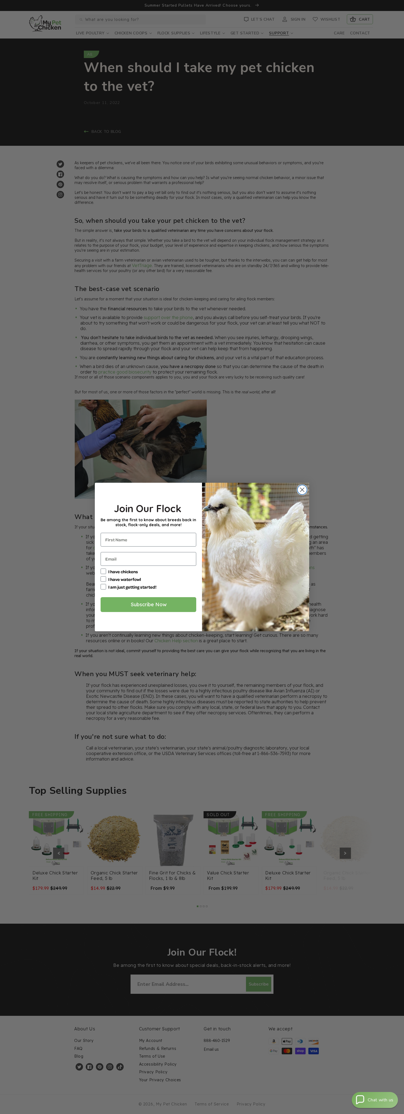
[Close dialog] (302, 490)
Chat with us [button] (381, 1100)
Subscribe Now (149, 604)
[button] (375, 1100)
